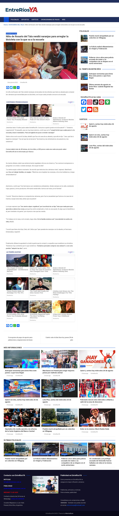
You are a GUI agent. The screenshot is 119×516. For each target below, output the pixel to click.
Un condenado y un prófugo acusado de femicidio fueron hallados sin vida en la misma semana (100, 462)
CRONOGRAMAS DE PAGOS (50, 19)
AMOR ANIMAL (46, 366)
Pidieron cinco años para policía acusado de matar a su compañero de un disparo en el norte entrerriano (101, 60)
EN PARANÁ (53, 366)
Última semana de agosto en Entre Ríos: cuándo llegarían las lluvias (101, 87)
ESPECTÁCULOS (84, 424)
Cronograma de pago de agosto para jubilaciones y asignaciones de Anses (20, 339)
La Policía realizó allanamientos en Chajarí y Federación (101, 48)
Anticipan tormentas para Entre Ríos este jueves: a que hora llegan (101, 76)
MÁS (63, 19)
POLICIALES (15, 19)
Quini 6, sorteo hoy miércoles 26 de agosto (101, 125)
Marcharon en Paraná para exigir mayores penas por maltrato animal (58, 372)
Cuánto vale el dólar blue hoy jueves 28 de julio (59, 339)
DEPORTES (25, 19)
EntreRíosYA (23, 82)
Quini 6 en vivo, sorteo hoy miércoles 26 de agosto (99, 136)
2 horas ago (10, 375)
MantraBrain (69, 513)
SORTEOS (35, 19)
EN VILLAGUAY (46, 424)
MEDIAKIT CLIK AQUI (11, 492)
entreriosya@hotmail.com (76, 505)
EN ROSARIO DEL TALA (11, 33)
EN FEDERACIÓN (44, 454)
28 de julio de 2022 (12, 82)
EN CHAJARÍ (36, 454)
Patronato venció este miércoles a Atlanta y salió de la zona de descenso (97, 401)
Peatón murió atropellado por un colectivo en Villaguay (101, 37)
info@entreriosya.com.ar (12, 482)
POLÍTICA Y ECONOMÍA (10, 424)
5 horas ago (85, 432)
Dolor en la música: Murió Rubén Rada (94, 429)
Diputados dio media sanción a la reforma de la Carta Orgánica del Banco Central (21, 430)
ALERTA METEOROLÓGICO (11, 366)
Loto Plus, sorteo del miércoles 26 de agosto (101, 147)
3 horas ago (10, 405)
